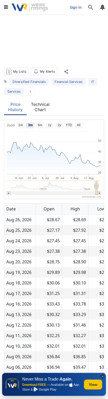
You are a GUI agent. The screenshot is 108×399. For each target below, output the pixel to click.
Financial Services (69, 82)
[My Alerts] (102, 7)
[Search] (90, 7)
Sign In (76, 7)
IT (92, 82)
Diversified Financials (29, 82)
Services (14, 91)
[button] (16, 71)
